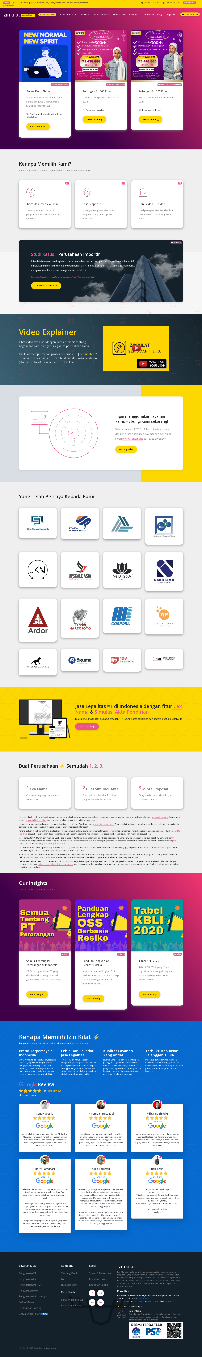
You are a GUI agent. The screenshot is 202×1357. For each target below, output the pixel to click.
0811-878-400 (125, 1301)
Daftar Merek (26, 1302)
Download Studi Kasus (46, 285)
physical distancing (132, 438)
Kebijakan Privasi (98, 1279)
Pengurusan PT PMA (30, 1284)
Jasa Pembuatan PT (133, 1280)
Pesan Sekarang (38, 126)
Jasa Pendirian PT (150, 1280)
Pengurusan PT (27, 1273)
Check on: (45, 1121)
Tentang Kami (69, 1273)
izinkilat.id (169, 1301)
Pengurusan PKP (28, 1290)
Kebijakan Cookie (98, 1284)
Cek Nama (85, 14)
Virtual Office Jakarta (33, 1313)
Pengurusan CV (27, 1279)
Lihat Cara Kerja (87, 726)
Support (171, 14)
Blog (159, 14)
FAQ (63, 1279)
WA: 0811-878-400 (152, 2)
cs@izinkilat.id (154, 1301)
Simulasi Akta (119, 14)
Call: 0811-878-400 (173, 2)
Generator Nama (101, 14)
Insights (133, 14)
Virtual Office (141, 1283)
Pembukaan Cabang (30, 1308)
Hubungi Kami (69, 1284)
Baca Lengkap (37, 994)
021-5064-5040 (138, 1301)
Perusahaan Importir (72, 1305)
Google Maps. (144, 1298)
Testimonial (148, 14)
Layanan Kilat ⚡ (68, 14)
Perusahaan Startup (72, 1299)
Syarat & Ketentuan (100, 1273)
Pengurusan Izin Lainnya (33, 1296)
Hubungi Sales (126, 449)
